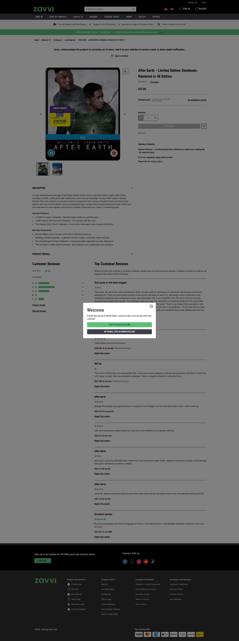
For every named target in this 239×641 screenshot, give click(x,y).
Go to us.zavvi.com (119, 325)
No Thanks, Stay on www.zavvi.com (119, 331)
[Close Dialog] (151, 306)
